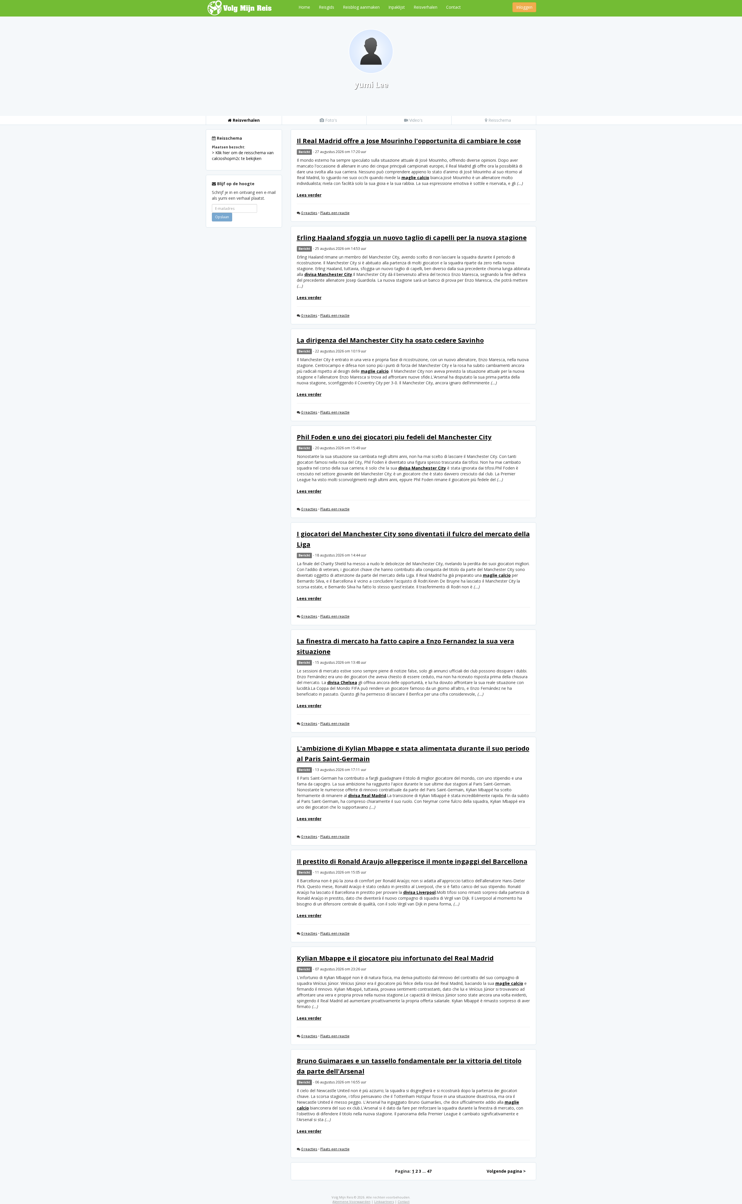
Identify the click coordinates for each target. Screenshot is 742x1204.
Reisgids (326, 7)
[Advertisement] (244, 319)
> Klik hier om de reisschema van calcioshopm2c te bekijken (243, 155)
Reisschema (499, 120)
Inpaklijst (396, 7)
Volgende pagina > (506, 1171)
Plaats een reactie (335, 212)
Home (304, 7)
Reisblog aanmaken (361, 7)
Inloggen (524, 7)
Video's (415, 120)
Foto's (330, 120)
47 (429, 1171)
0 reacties (309, 212)
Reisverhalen (425, 7)
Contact (453, 7)
